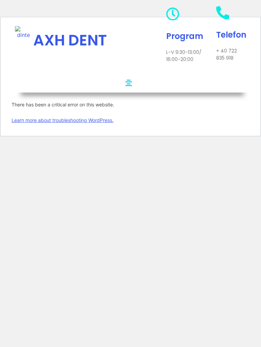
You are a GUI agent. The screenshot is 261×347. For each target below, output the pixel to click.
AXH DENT (70, 40)
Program (184, 36)
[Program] (172, 14)
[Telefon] (222, 12)
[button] (128, 83)
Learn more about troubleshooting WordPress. (63, 120)
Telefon (231, 34)
